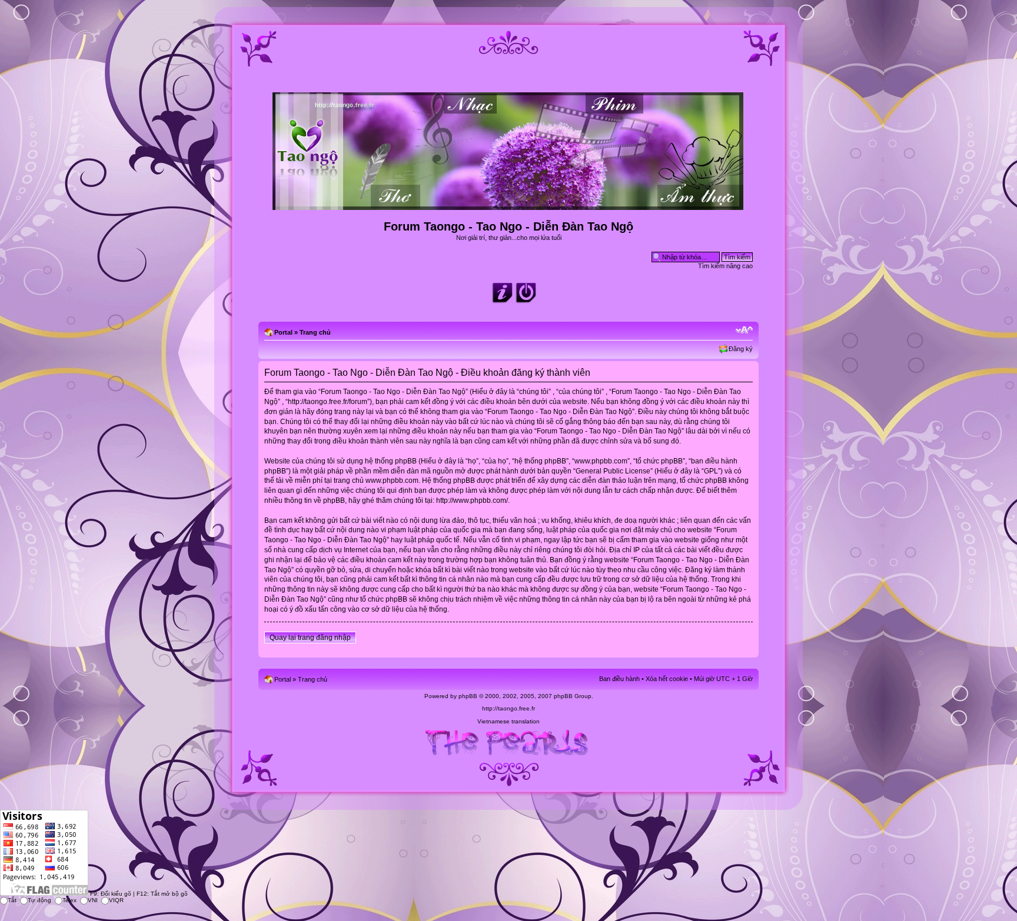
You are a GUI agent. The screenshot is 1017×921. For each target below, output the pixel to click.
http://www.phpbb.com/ (472, 500)
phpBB (467, 696)
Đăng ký (741, 348)
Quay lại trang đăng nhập (310, 637)
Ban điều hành (619, 678)
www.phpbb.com (391, 480)
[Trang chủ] (509, 205)
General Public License (613, 471)
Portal (283, 332)
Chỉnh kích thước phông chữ (744, 330)
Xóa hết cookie (667, 678)
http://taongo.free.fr (508, 708)
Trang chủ (315, 332)
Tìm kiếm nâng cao (725, 265)
